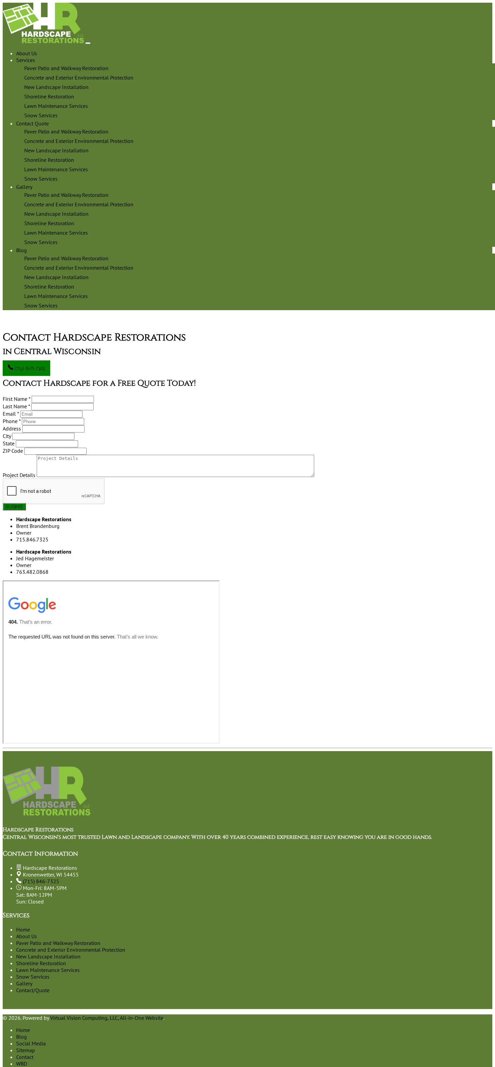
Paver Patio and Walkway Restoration (58, 943)
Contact (24, 1057)
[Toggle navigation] (88, 43)
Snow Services (33, 976)
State (8, 443)
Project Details (19, 475)
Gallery (24, 186)
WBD (21, 1063)
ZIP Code (13, 450)
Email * (11, 413)
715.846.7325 (32, 539)
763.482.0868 (32, 571)
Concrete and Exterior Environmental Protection (70, 949)
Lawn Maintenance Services (48, 970)
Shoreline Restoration (41, 963)
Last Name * (16, 406)
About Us (26, 53)
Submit (14, 506)
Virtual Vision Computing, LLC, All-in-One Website (106, 1017)
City (7, 436)
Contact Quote (32, 123)
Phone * (12, 421)
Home (23, 929)
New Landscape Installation (48, 956)
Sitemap (25, 1050)
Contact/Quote (33, 990)
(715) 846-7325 (29, 368)
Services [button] (25, 60)
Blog (21, 250)
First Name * (16, 398)
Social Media (31, 1043)
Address (12, 428)
